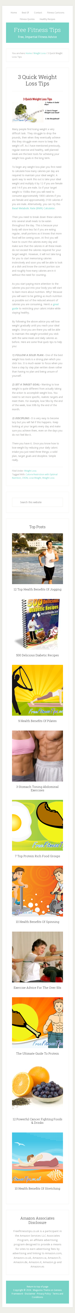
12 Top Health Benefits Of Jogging (37, 589)
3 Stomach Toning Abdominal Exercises (37, 788)
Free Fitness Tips (37, 30)
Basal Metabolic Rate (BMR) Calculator (33, 208)
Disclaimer (30, 1293)
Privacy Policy (44, 1293)
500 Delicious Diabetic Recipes (37, 655)
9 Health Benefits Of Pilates (37, 721)
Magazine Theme (41, 1290)
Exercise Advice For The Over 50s (37, 987)
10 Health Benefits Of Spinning (37, 922)
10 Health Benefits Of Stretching (37, 1188)
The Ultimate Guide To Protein (37, 1053)
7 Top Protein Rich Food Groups (37, 856)
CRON (25, 478)
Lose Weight (35, 478)
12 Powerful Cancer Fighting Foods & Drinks (37, 1120)
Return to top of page (37, 1286)
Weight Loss (30, 471)
